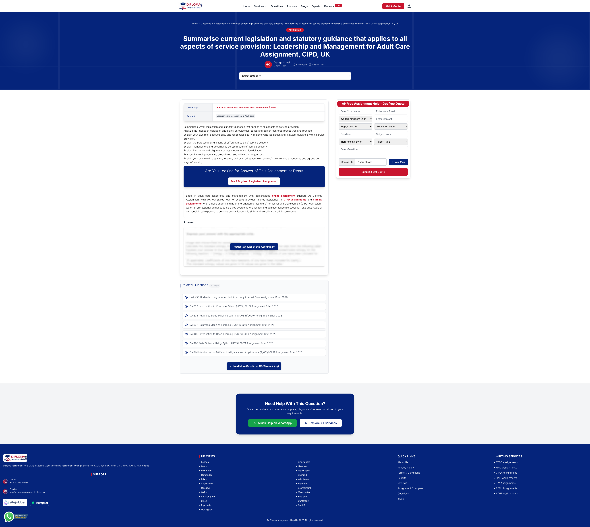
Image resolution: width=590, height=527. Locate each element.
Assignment (220, 23)
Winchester (303, 479)
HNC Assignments (506, 477)
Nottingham (207, 509)
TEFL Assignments (506, 488)
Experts (316, 6)
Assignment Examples (410, 488)
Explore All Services (323, 423)
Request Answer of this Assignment (254, 246)
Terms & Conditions (408, 472)
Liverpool (302, 466)
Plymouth (206, 505)
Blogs (304, 6)
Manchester (304, 492)
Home (246, 6)
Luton (204, 501)
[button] (260, 6)
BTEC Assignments (507, 462)
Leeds (204, 466)
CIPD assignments (295, 199)
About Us (402, 462)
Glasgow (205, 488)
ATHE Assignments (507, 493)
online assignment (283, 195)
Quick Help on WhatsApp (275, 423)
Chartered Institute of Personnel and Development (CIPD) (246, 107)
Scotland (302, 496)
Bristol (204, 479)
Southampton (208, 496)
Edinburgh (206, 470)
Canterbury (303, 501)
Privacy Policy (405, 467)
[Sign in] (409, 6)
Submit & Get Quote (373, 171)
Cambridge (206, 475)
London (205, 462)
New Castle (304, 470)
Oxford (204, 492)
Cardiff (301, 505)
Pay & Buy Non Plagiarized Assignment (254, 181)
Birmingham (304, 462)
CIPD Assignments (506, 472)
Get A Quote (393, 6)
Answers (292, 6)
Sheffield (302, 475)
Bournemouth (304, 488)
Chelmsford (207, 483)
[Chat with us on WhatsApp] (16, 518)
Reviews (329, 6)
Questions (277, 6)
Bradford (302, 483)
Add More (400, 162)
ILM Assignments (505, 483)
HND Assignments (506, 467)
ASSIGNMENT (295, 30)
